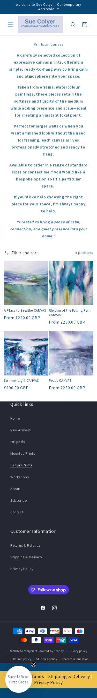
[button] (10, 24)
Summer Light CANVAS (21, 381)
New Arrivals (20, 430)
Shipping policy (46, 659)
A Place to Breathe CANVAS (25, 310)
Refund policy (22, 659)
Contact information (75, 659)
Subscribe (18, 500)
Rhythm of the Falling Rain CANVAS (70, 312)
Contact (16, 512)
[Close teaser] (33, 664)
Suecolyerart (28, 651)
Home (15, 418)
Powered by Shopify (51, 651)
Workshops (19, 477)
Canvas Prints (21, 465)
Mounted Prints (22, 453)
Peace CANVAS (60, 381)
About (15, 488)
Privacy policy (78, 651)
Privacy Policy (21, 568)
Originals (17, 441)
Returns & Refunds (25, 545)
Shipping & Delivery (26, 557)
